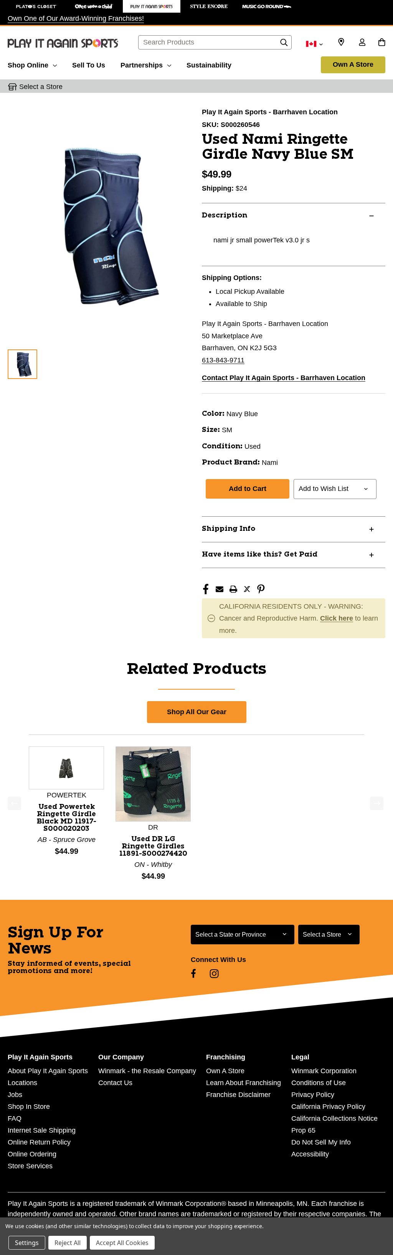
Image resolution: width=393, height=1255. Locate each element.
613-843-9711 (223, 360)
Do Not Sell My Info (321, 1142)
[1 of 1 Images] (22, 364)
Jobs (15, 1095)
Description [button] (224, 215)
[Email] (219, 589)
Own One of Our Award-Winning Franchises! (76, 18)
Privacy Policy (312, 1095)
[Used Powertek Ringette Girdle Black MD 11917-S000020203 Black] (66, 767)
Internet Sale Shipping (42, 1130)
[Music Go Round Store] (267, 6)
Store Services (30, 1166)
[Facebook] (206, 589)
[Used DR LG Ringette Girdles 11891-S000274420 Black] (153, 783)
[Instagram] (214, 973)
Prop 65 (303, 1130)
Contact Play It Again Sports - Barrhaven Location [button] (283, 378)
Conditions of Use (318, 1083)
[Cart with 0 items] (381, 43)
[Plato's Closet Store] (36, 6)
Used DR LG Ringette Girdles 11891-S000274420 (153, 846)
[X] (247, 589)
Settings (27, 1243)
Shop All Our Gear (196, 712)
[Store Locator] (341, 42)
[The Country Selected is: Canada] (314, 43)
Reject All (67, 1243)
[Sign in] (362, 43)
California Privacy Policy (328, 1106)
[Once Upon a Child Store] (94, 6)
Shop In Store (29, 1106)
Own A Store (353, 64)
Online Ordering (32, 1154)
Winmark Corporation (324, 1071)
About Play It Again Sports (48, 1071)
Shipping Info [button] (228, 528)
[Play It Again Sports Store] (151, 6)
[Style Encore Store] (209, 6)
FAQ (14, 1118)
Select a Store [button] (41, 87)
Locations (22, 1083)
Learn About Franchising (243, 1083)
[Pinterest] (261, 589)
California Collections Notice (334, 1118)
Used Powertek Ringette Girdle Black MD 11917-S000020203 (66, 818)
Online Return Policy (39, 1142)
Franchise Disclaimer (238, 1095)
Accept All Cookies (122, 1243)
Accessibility (310, 1154)
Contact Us (115, 1083)
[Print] (233, 589)
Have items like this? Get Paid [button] (259, 554)
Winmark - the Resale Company (147, 1071)
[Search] (284, 44)
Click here (336, 618)
